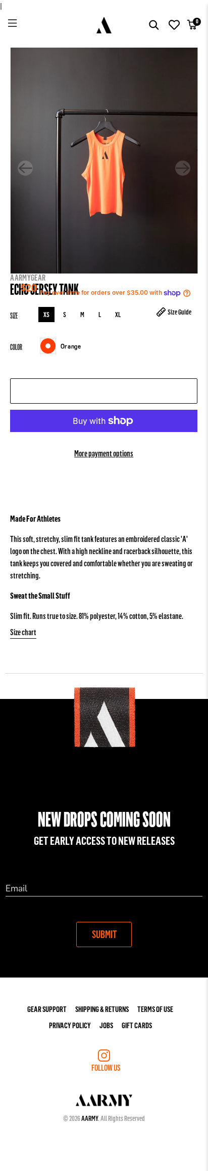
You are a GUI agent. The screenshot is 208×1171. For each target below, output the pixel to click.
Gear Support (47, 1008)
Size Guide (180, 312)
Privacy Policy (70, 1025)
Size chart (23, 632)
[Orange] (48, 346)
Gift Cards (137, 1025)
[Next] (182, 168)
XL (118, 314)
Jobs (106, 1025)
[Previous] (25, 168)
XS (46, 314)
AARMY (89, 1118)
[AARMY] (104, 25)
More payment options (103, 453)
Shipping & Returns (102, 1008)
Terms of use (155, 1008)
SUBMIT (104, 934)
